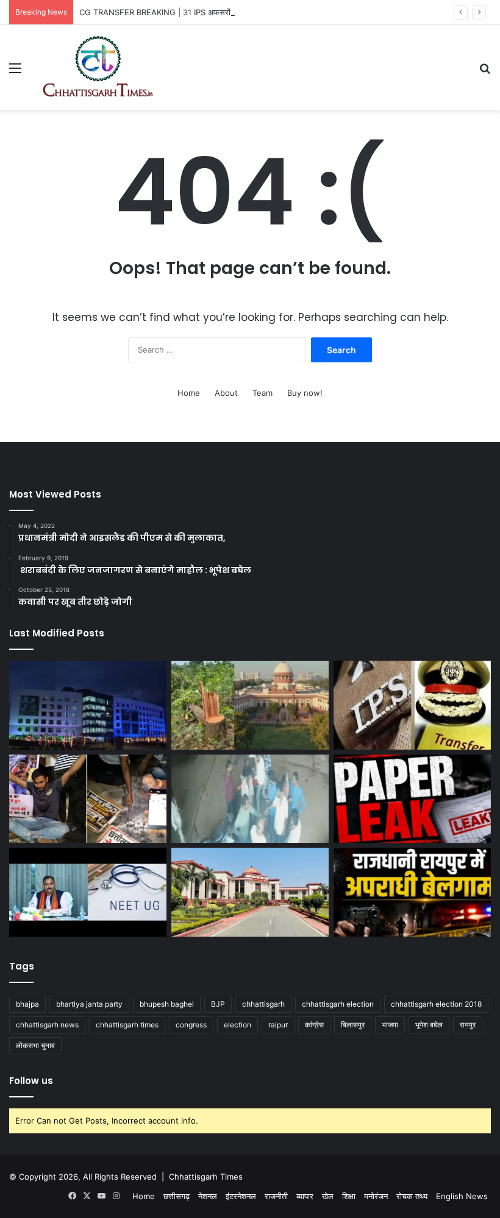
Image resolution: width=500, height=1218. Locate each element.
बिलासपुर (353, 1024)
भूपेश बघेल (429, 1024)
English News (462, 1196)
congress (191, 1024)
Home (188, 393)
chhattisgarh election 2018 (436, 1004)
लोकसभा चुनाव (35, 1045)
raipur (278, 1024)
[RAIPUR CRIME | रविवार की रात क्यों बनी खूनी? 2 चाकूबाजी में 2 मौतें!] (412, 892)
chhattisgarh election (338, 1004)
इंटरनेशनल (241, 1196)
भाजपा (390, 1024)
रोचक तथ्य (411, 1196)
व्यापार (304, 1196)
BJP (218, 1004)
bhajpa (27, 1004)
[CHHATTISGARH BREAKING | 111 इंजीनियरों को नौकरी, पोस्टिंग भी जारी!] (87, 705)
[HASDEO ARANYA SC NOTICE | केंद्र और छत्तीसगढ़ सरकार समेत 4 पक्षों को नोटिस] (250, 705)
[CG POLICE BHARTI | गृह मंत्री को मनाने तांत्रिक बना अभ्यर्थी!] (87, 799)
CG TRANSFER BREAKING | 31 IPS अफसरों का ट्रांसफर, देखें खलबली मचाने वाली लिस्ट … (223, 12)
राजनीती (276, 1196)
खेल (328, 1196)
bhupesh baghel (167, 1004)
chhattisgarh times (127, 1024)
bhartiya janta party (89, 1004)
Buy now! (305, 393)
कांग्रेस (314, 1024)
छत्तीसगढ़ (176, 1196)
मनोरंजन (376, 1196)
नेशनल (207, 1196)
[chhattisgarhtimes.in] (97, 67)
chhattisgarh (263, 1004)
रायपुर (468, 1024)
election (237, 1024)
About (226, 393)
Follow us (31, 1080)
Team (262, 393)
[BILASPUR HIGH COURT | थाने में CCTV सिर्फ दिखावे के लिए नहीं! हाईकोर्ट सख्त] (250, 892)
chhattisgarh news (47, 1024)
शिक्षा (348, 1196)
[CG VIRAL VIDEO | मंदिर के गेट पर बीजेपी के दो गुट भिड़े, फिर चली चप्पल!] (250, 799)
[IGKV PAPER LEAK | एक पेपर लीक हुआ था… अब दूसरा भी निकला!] (412, 799)
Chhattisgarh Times (206, 1176)
